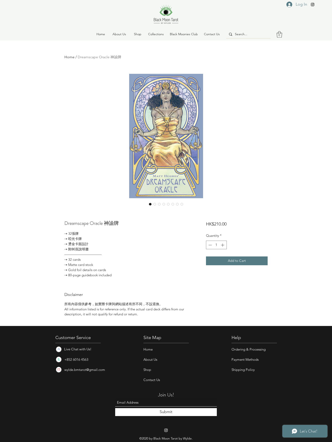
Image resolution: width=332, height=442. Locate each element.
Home (69, 57)
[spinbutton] (216, 245)
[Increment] (223, 245)
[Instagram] (312, 4)
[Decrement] (210, 245)
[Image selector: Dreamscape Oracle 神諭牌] (150, 204)
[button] (137, 34)
